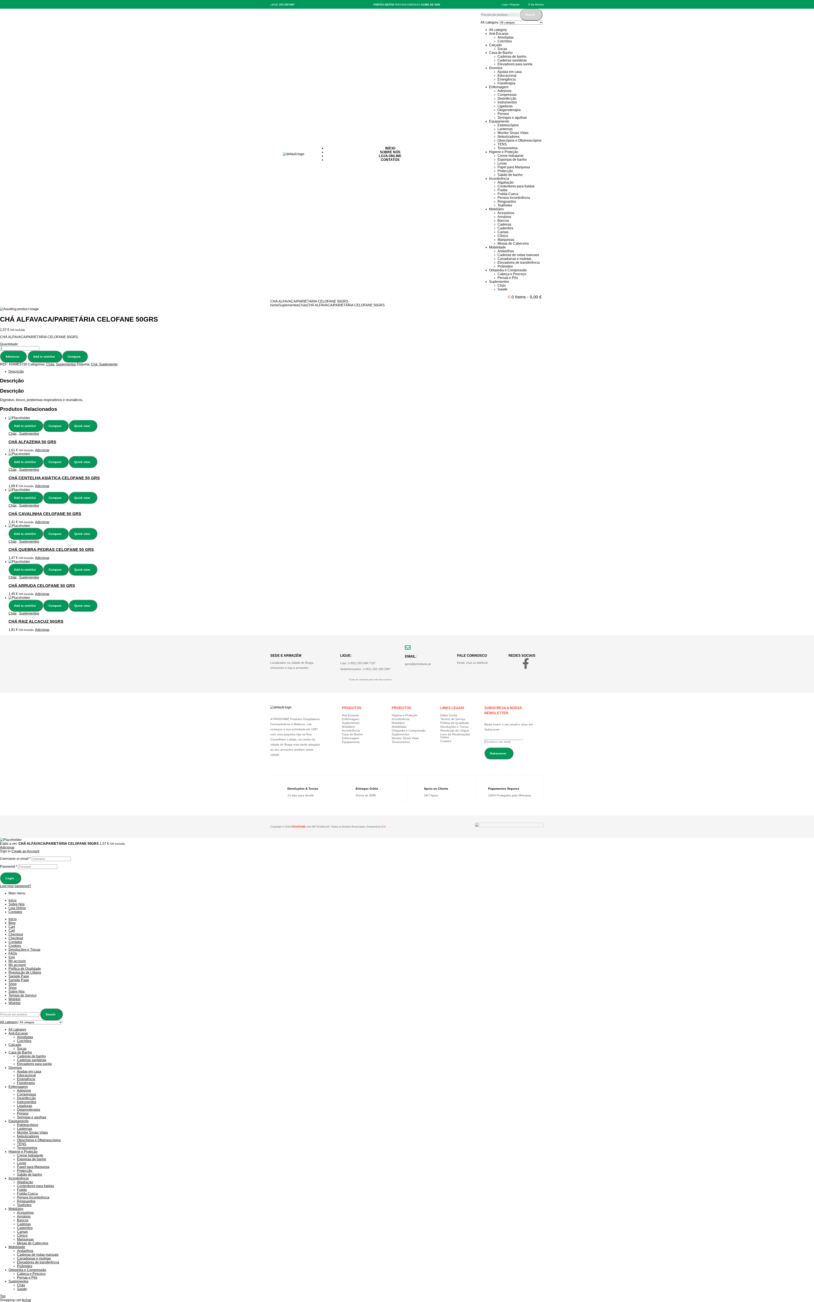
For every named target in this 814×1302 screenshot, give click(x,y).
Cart (11, 926)
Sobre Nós (16, 904)
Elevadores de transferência (519, 262)
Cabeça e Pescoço (512, 274)
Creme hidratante (511, 156)
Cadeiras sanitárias (512, 60)
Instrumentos (507, 102)
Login (10, 878)
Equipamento (499, 121)
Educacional (507, 75)
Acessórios (506, 213)
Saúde (502, 289)
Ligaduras (505, 106)
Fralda (502, 190)
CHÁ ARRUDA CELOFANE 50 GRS (41, 585)
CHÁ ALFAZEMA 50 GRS (32, 442)
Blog (11, 923)
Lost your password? (15, 886)
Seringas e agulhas (512, 117)
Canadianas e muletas (514, 259)
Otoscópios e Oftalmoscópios (519, 140)
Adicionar (13, 356)
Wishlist (14, 999)
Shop (12, 984)
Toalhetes (505, 205)
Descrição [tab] (12, 380)
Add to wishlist (44, 356)
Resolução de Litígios (454, 730)
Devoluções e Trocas (454, 726)
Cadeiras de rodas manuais (518, 255)
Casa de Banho (501, 52)
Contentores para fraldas (516, 186)
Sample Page (18, 976)
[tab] (140, 372)
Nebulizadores (509, 136)
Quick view (82, 426)
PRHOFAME (298, 826)
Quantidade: (9, 344)
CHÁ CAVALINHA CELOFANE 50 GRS (44, 514)
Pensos (503, 114)
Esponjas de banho (512, 159)
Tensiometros (508, 148)
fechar (26, 1300)
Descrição (16, 371)
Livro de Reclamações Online (455, 736)
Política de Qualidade (454, 722)
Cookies (445, 741)
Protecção (505, 171)
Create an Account (25, 851)
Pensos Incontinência (514, 197)
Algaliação (506, 182)
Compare (74, 356)
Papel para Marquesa (514, 167)
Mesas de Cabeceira (513, 243)
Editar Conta (448, 715)
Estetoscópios (508, 125)
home (274, 305)
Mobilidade (497, 247)
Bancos (503, 220)
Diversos (495, 68)
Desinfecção (507, 98)
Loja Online (17, 908)
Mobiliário (496, 209)
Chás (502, 285)
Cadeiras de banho (512, 56)
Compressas (507, 94)
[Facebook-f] (525, 663)
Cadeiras (504, 224)
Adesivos (505, 91)
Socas (502, 49)
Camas (503, 232)
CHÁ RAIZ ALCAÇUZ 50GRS (35, 621)
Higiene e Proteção (503, 152)
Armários (504, 217)
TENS (502, 144)
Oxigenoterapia (509, 110)
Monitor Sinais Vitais (513, 133)
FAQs (12, 953)
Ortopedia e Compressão (508, 270)
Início (12, 900)
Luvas (502, 163)
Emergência (507, 79)
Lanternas (505, 129)
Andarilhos (506, 251)
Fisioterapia (506, 83)
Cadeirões (505, 228)
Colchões (505, 41)
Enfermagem (498, 87)
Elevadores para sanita (515, 64)
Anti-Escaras (498, 33)
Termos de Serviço (452, 719)
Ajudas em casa (510, 72)
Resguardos (507, 201)
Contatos (15, 912)
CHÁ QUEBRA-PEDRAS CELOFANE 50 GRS (51, 549)
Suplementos (499, 281)
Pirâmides (505, 266)
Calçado (495, 45)
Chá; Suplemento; (104, 364)
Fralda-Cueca (508, 194)
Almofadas (506, 37)
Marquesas (506, 239)
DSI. (383, 826)
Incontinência (499, 178)
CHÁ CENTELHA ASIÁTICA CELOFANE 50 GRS (54, 478)
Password (8, 866)
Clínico (503, 236)
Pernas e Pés (508, 278)
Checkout (15, 934)
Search (530, 14)
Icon (11, 957)
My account (17, 961)
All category (498, 30)
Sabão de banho (510, 175)
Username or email (15, 858)
